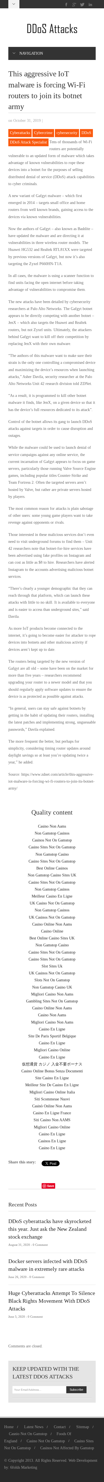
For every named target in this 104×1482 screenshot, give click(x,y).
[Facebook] (66, 4)
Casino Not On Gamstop (46, 1441)
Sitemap (82, 1427)
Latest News (33, 1427)
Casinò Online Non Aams (52, 1106)
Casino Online (52, 931)
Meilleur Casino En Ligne (52, 896)
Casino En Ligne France (52, 1113)
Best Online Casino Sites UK (52, 938)
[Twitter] (82, 4)
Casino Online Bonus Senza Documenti (52, 1071)
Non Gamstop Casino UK (52, 987)
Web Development (83, 1460)
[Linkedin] (90, 4)
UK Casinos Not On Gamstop (52, 917)
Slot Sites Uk (52, 966)
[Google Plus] (74, 4)
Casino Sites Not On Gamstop (52, 847)
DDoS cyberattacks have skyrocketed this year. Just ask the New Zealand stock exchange (49, 1229)
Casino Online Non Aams (52, 924)
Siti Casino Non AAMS (52, 1120)
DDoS (86, 133)
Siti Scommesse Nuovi (52, 1099)
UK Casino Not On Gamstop (52, 903)
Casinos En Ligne (52, 1141)
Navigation (31, 53)
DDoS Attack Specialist (28, 142)
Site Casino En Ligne (52, 1078)
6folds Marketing (23, 1467)
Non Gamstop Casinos (52, 833)
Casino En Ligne (52, 1029)
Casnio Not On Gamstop (28, 1434)
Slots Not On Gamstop (52, 980)
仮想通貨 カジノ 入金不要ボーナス (52, 1064)
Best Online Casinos (52, 868)
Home (9, 1427)
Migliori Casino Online (52, 1050)
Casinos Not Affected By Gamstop (67, 1448)
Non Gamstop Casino (52, 854)
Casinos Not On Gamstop (52, 840)
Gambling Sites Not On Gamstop (52, 1001)
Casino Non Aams (52, 826)
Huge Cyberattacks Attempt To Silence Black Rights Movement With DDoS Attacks (51, 1301)
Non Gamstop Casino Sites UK (52, 875)
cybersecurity (67, 133)
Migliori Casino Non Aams (52, 994)
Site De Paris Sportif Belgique (52, 1036)
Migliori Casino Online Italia (52, 1092)
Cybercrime (43, 133)
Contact (60, 1427)
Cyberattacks (20, 133)
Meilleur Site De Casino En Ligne (52, 1085)
